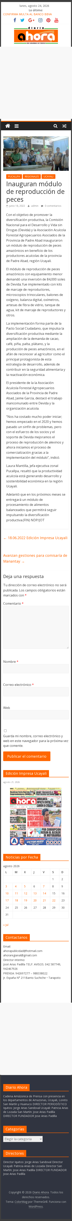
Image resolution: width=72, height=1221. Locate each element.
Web (6, 708)
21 (44, 900)
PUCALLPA (14, 176)
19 (25, 900)
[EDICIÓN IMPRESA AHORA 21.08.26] (36, 844)
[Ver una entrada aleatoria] (64, 126)
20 (35, 900)
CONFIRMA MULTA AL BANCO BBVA (27, 15)
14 (44, 893)
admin (35, 206)
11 (16, 893)
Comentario (13, 603)
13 (35, 893)
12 (25, 893)
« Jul (5, 925)
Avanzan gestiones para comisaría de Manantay (35, 558)
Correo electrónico (18, 684)
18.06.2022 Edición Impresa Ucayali (35, 537)
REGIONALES (32, 176)
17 (7, 900)
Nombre (10, 661)
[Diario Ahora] (7, 126)
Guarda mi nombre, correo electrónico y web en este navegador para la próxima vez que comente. (35, 741)
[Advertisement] (36, 83)
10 (7, 893)
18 (16, 900)
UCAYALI (48, 176)
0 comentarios (52, 206)
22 (53, 900)
